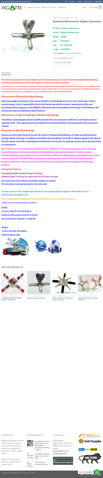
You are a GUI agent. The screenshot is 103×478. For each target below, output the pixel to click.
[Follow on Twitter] (98, 1)
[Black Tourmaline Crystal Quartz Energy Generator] (64, 282)
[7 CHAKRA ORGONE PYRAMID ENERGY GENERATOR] (13, 282)
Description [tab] (6, 74)
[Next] (101, 350)
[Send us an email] (100, 1)
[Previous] (1, 350)
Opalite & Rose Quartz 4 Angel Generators (88, 299)
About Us (36, 7)
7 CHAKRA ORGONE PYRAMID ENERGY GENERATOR (12, 299)
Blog (66, 1)
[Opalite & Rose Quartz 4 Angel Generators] (89, 282)
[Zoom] (4, 50)
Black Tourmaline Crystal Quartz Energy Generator (63, 299)
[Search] (25, 7)
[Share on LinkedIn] (69, 62)
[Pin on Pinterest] (65, 62)
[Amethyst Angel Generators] (38, 282)
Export (53, 7)
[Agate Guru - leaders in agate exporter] (12, 8)
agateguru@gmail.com (61, 451)
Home (30, 7)
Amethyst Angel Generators (36, 298)
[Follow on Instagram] (96, 1)
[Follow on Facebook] (94, 1)
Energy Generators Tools (68, 18)
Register (61, 53)
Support (72, 1)
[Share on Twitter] (58, 62)
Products (45, 7)
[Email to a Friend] (62, 62)
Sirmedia (32, 473)
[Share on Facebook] (55, 62)
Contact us (79, 1)
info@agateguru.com (60, 453)
